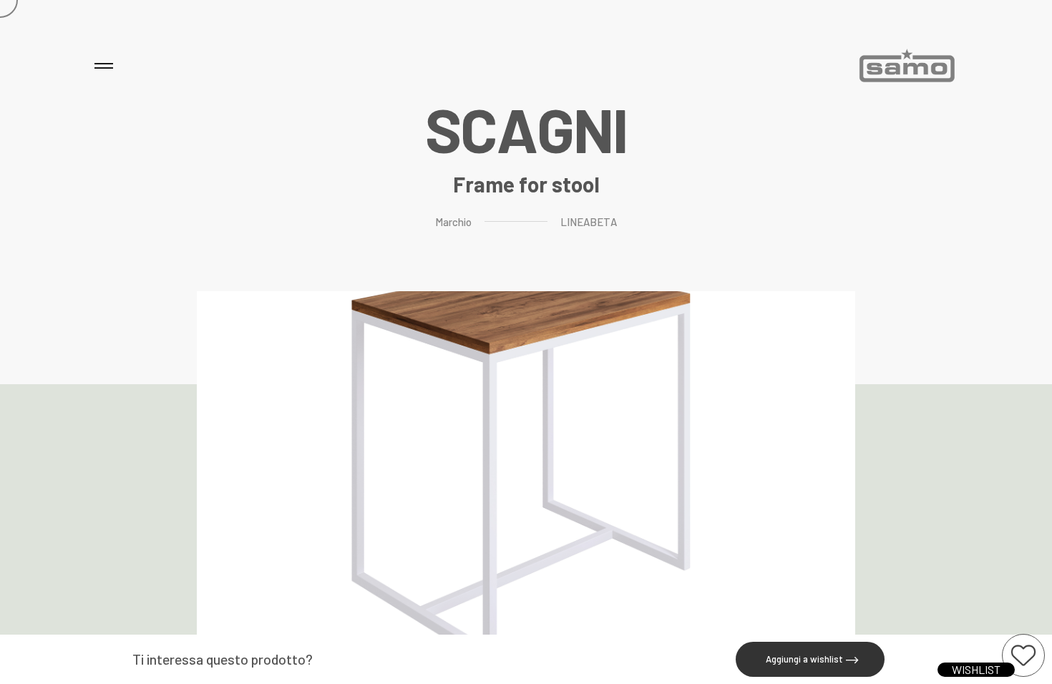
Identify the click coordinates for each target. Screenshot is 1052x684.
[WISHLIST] (1023, 655)
